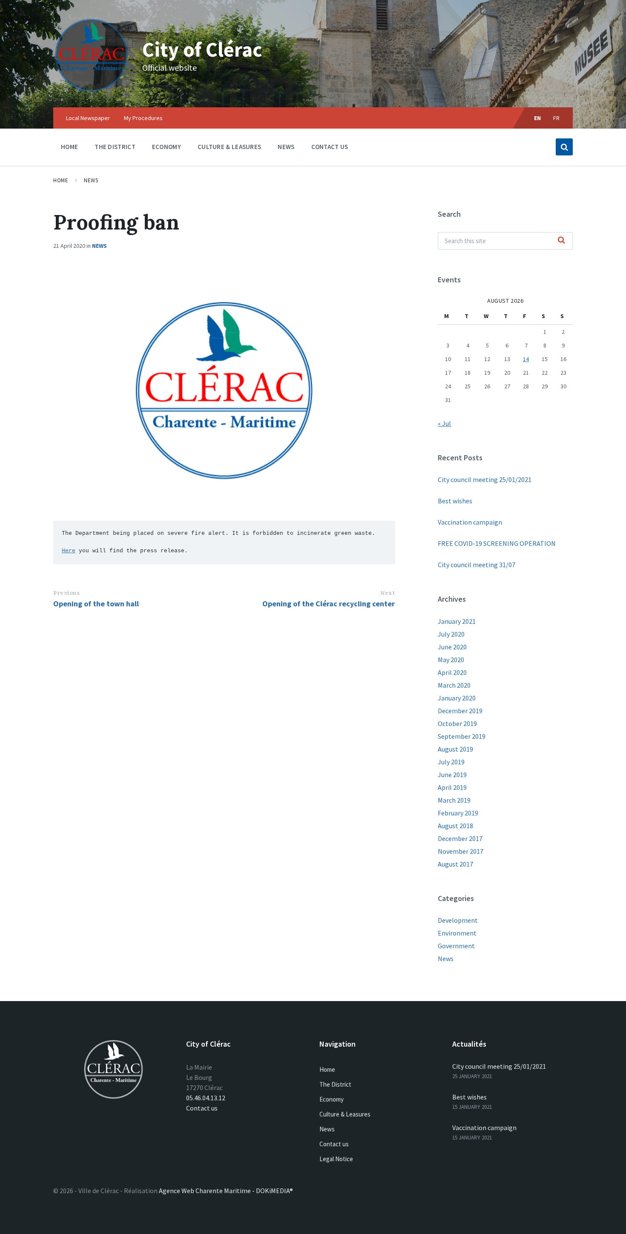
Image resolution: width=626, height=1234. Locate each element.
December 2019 (460, 710)
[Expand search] (564, 146)
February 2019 (458, 813)
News (91, 180)
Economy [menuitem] (166, 147)
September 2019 (461, 736)
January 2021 (457, 621)
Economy (331, 1099)
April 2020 (452, 672)
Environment (457, 933)
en (537, 118)
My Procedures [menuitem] (143, 118)
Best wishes (455, 500)
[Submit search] (561, 240)
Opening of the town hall (96, 603)
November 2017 (460, 851)
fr (556, 118)
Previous (66, 593)
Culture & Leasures (344, 1114)
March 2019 (454, 800)
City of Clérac (202, 49)
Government (456, 945)
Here (68, 551)
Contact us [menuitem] (329, 147)
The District (335, 1084)
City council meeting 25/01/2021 (484, 479)
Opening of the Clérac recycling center (328, 603)
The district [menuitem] (115, 147)
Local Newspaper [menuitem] (88, 118)
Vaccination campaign (470, 522)
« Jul (444, 423)
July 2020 (451, 634)
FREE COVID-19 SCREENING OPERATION (497, 543)
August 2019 (455, 749)
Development (458, 920)
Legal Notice (336, 1159)
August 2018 (455, 825)
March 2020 (454, 685)
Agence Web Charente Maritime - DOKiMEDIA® (226, 1190)
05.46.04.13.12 (205, 1097)
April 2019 (452, 787)
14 (526, 359)
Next (387, 593)
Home (60, 180)
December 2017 (460, 838)
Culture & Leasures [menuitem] (229, 147)
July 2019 (451, 762)
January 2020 (457, 698)
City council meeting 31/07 (476, 564)
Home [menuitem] (69, 147)
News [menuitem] (286, 147)
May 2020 (451, 659)
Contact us (202, 1108)
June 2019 (452, 774)
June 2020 (452, 647)
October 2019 (457, 723)
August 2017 (455, 864)
